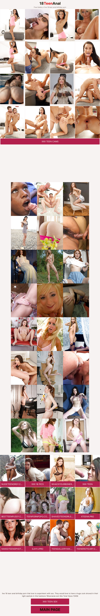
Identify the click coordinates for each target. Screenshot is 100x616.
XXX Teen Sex (50, 601)
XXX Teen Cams (50, 141)
